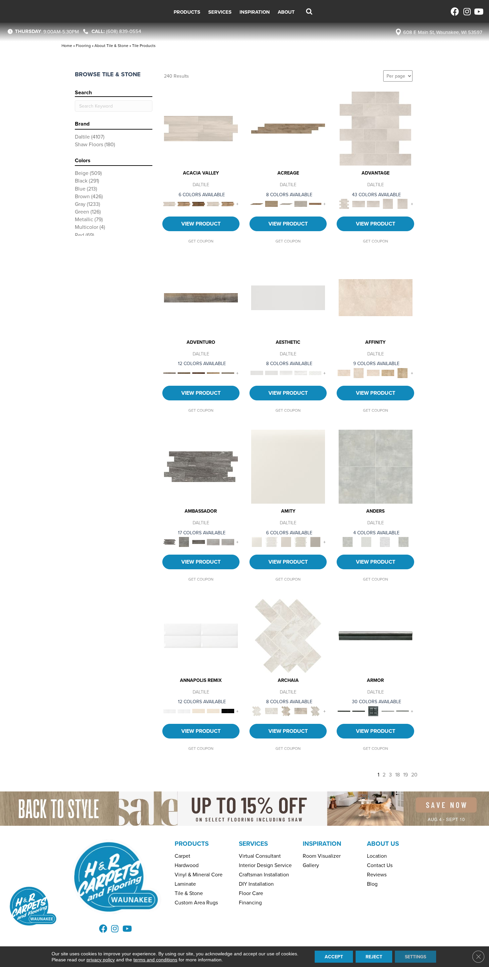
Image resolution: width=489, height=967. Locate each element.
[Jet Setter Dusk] (213, 541)
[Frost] (366, 541)
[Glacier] (385, 541)
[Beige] (388, 372)
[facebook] (455, 11)
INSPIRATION (322, 843)
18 (397, 774)
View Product (201, 224)
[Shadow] (403, 541)
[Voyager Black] (201, 466)
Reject (374, 956)
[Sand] (198, 711)
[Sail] (201, 635)
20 (414, 774)
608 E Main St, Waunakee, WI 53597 (442, 32)
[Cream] (375, 297)
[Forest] (228, 372)
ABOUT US (383, 843)
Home (67, 45)
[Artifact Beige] (286, 711)
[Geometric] (300, 372)
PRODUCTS (192, 843)
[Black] (228, 711)
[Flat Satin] (288, 297)
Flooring (83, 45)
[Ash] (201, 128)
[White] (288, 466)
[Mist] (375, 466)
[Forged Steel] (375, 635)
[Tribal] (315, 372)
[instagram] (466, 11)
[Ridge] (198, 204)
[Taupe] (286, 541)
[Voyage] (184, 372)
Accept (334, 956)
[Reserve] (286, 204)
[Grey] (315, 541)
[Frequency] (286, 372)
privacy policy (100, 959)
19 (405, 774)
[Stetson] (315, 204)
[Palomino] (288, 128)
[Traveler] (201, 297)
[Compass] (213, 372)
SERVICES (253, 843)
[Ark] (184, 204)
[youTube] (478, 11)
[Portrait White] (375, 128)
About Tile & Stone (111, 45)
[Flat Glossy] (271, 372)
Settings (415, 956)
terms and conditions (155, 959)
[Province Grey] (315, 711)
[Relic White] (288, 635)
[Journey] (198, 372)
